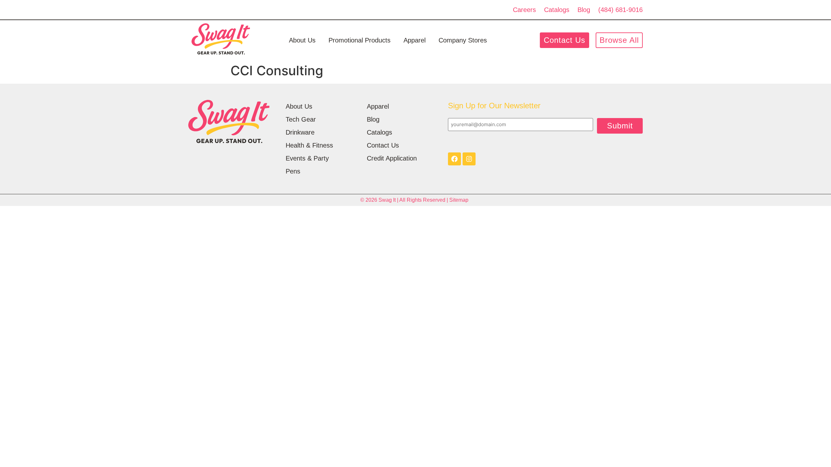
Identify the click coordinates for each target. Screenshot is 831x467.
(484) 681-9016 (620, 9)
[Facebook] (454, 158)
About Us (302, 40)
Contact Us (383, 145)
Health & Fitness (309, 145)
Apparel (414, 40)
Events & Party (307, 158)
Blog (583, 9)
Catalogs (556, 9)
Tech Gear (301, 119)
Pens (293, 171)
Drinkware (300, 132)
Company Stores (463, 40)
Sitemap (458, 200)
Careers (524, 9)
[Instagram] (469, 158)
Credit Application (392, 158)
